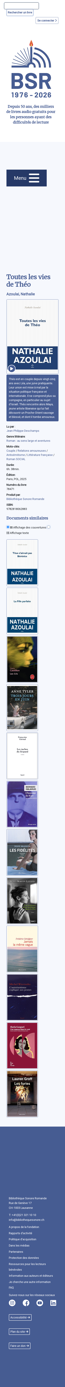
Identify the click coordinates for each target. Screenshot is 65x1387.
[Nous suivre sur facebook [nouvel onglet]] (26, 1303)
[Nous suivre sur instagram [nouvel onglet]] (12, 1303)
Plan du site (17, 1331)
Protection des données (24, 1257)
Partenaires (16, 1251)
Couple (11, 450)
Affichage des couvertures (29, 527)
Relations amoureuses (32, 450)
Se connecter (46, 20)
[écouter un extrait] (12, 369)
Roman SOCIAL (15, 459)
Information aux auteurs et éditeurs (31, 1275)
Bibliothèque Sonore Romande (25, 499)
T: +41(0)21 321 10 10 (22, 1215)
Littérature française (40, 455)
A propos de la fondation (24, 1227)
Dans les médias (19, 1245)
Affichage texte (19, 533)
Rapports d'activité (20, 1233)
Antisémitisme (16, 455)
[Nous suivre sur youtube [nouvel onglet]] (39, 1303)
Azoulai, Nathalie (20, 294)
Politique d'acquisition (22, 1239)
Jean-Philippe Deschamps (22, 430)
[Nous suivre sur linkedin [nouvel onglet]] (53, 1303)
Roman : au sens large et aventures (28, 440)
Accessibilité (18, 1317)
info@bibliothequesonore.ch (26, 1219)
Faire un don (18, 1345)
